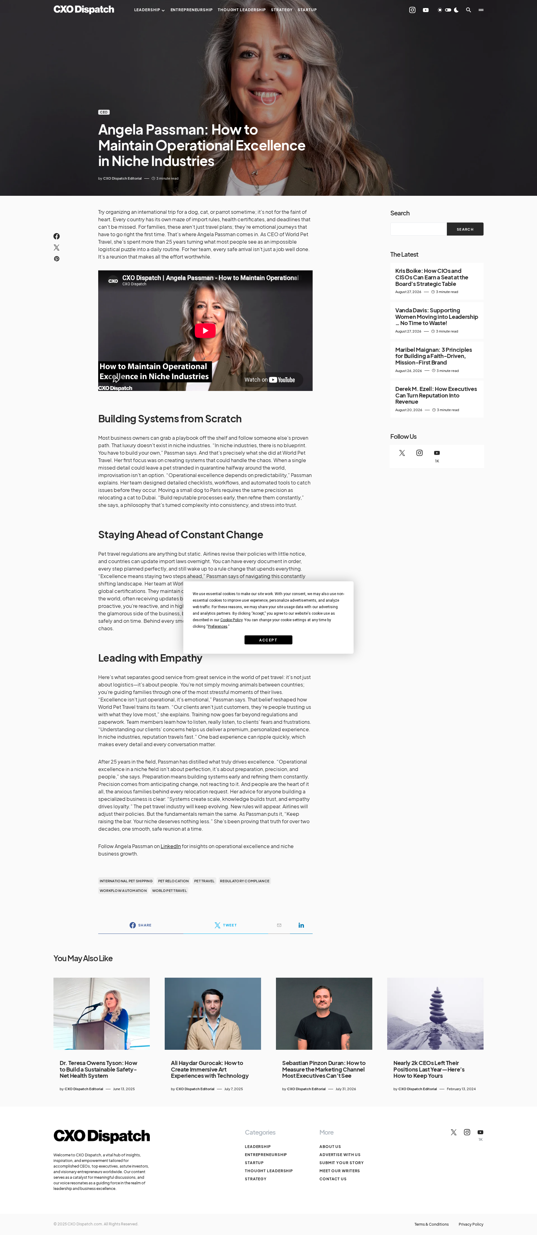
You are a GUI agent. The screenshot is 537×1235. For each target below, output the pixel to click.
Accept (268, 640)
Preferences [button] (217, 626)
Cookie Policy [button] (231, 620)
